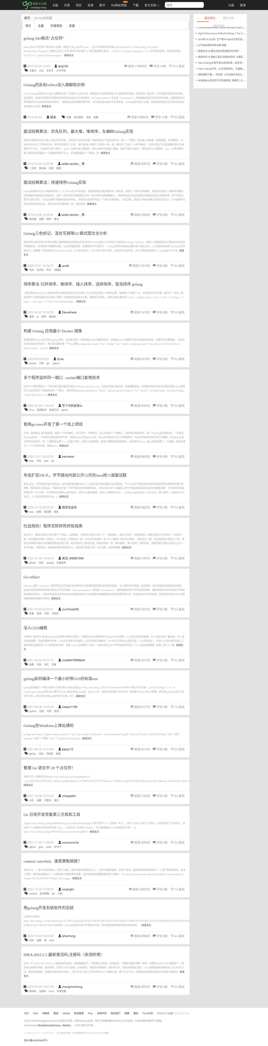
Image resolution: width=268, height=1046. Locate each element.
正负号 (50, 70)
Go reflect (32, 577)
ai (38, 316)
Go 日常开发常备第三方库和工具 (52, 814)
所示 (48, 269)
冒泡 (56, 218)
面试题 (47, 511)
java (46, 460)
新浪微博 (79, 1013)
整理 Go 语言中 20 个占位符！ (49, 768)
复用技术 (41, 409)
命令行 (57, 846)
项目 (79, 5)
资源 (90, 5)
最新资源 (219, 25)
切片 (46, 664)
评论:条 (160, 66)
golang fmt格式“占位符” (44, 38)
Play (90, 1013)
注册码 (42, 991)
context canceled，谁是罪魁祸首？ (53, 861)
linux (31, 409)
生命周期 (44, 893)
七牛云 (89, 1025)
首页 (27, 18)
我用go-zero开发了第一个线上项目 (53, 424)
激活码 (32, 991)
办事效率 (61, 562)
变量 (69, 117)
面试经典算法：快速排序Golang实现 (55, 182)
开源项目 (56, 26)
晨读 (56, 1013)
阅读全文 (69, 55)
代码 (31, 269)
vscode (50, 562)
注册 (231, 5)
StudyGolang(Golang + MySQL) (54, 1025)
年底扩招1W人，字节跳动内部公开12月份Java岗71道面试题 (75, 475)
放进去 (52, 316)
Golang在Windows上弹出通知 (49, 725)
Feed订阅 (148, 1013)
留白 (56, 800)
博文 (28, 26)
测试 (56, 711)
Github (66, 1013)
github (56, 363)
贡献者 (45, 1013)
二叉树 (32, 168)
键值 (58, 168)
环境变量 (61, 991)
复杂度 (42, 168)
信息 (88, 117)
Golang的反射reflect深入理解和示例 (54, 85)
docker (32, 363)
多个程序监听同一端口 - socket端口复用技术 (62, 378)
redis (48, 846)
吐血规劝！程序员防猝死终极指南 (53, 526)
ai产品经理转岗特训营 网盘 (212, 45)
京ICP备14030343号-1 (36, 1040)
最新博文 (209, 18)
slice (51, 940)
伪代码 (40, 269)
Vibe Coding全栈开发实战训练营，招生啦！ (221, 62)
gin (48, 363)
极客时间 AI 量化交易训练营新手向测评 (218, 51)
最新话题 (228, 18)
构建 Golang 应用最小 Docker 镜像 (53, 331)
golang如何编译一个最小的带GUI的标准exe (61, 679)
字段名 (55, 613)
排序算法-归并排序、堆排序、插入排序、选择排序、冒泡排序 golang (83, 284)
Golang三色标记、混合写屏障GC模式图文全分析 (65, 233)
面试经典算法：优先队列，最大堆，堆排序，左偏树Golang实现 (78, 131)
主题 (55, 5)
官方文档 (150, 5)
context (33, 893)
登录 (243, 5)
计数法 (32, 70)
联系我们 (115, 1013)
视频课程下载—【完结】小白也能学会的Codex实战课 (226, 74)
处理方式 (54, 409)
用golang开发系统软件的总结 (49, 908)
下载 (136, 5)
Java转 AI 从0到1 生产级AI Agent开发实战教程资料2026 (227, 39)
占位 (41, 70)
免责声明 (102, 1013)
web (31, 460)
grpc (41, 846)
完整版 (57, 269)
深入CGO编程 (35, 628)
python (32, 711)
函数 (96, 117)
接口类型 (78, 117)
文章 (67, 5)
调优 (56, 511)
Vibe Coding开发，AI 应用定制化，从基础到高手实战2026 (229, 68)
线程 (38, 511)
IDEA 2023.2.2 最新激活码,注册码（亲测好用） (64, 955)
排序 (48, 218)
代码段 (49, 753)
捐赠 (127, 1013)
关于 (26, 1013)
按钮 (58, 753)
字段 (46, 613)
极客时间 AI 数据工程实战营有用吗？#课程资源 (222, 56)
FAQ (35, 1013)
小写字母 (61, 70)
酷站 (136, 1013)
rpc (53, 460)
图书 (102, 5)
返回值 (32, 218)
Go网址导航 (119, 5)
